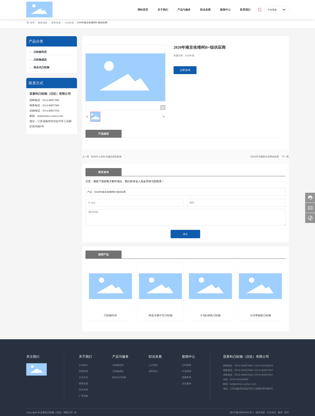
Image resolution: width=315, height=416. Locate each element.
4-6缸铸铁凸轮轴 (160, 315)
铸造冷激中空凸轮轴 (110, 315)
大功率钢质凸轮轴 (210, 315)
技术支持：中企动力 (266, 412)
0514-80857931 (264, 374)
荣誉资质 (42, 23)
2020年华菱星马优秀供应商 (264, 156)
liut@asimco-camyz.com (50, 116)
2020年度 (69, 23)
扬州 (280, 412)
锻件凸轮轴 (260, 315)
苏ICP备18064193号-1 (242, 412)
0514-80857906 (51, 105)
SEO (286, 412)
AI (75, 412)
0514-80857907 (264, 370)
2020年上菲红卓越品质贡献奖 (106, 156)
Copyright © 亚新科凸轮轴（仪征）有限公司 (49, 412)
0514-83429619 (264, 365)
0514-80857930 (51, 110)
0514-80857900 (51, 100)
